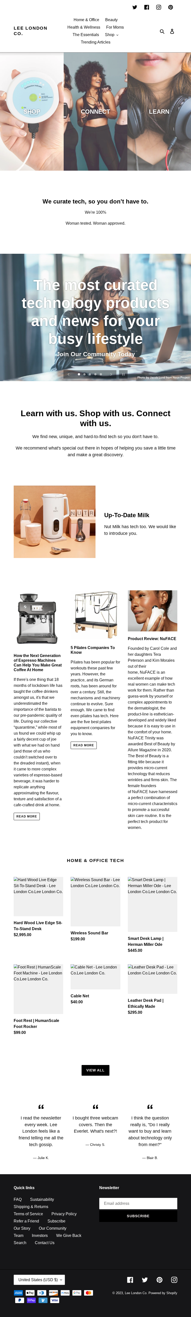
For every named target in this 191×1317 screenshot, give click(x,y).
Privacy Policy (64, 1214)
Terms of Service (28, 1214)
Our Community (52, 1228)
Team (18, 1235)
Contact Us (44, 1243)
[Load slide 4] (95, 374)
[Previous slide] (68, 374)
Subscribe (56, 1221)
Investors (40, 1235)
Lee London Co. (31, 31)
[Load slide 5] (101, 374)
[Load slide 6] (91, 382)
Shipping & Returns (31, 1207)
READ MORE (26, 816)
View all (95, 1070)
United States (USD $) (38, 1280)
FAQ (18, 1199)
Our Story (22, 1228)
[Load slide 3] (90, 374)
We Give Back (68, 1235)
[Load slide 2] (84, 374)
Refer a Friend (26, 1221)
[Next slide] (111, 374)
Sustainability (42, 1199)
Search (20, 1243)
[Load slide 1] (79, 374)
